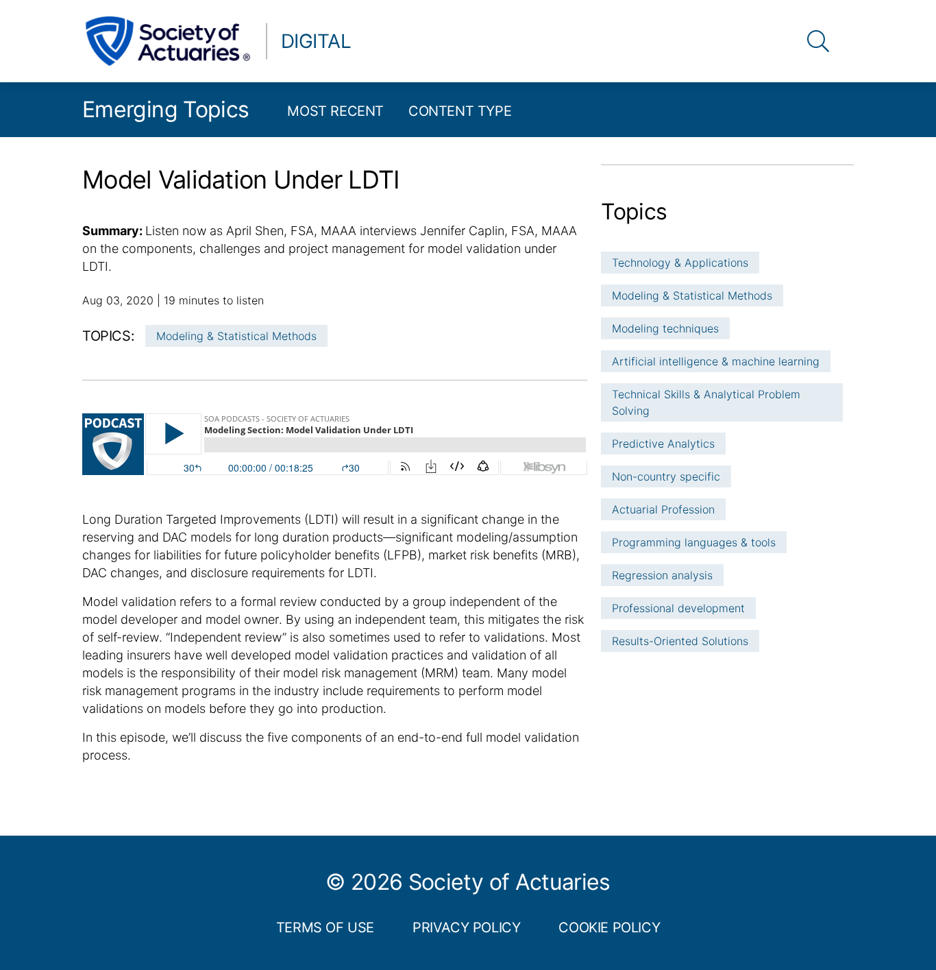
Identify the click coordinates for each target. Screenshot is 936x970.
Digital (316, 41)
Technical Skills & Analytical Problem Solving (706, 402)
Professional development (678, 608)
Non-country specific (666, 476)
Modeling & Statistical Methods (236, 336)
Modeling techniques (665, 328)
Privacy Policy (466, 927)
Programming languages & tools (694, 542)
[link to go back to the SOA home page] (168, 41)
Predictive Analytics (663, 443)
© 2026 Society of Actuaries (468, 882)
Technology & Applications (680, 262)
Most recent (335, 111)
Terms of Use (325, 927)
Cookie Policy (609, 927)
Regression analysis (662, 575)
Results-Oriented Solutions (680, 641)
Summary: (113, 230)
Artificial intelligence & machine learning (716, 361)
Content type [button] (459, 111)
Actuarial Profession (663, 509)
